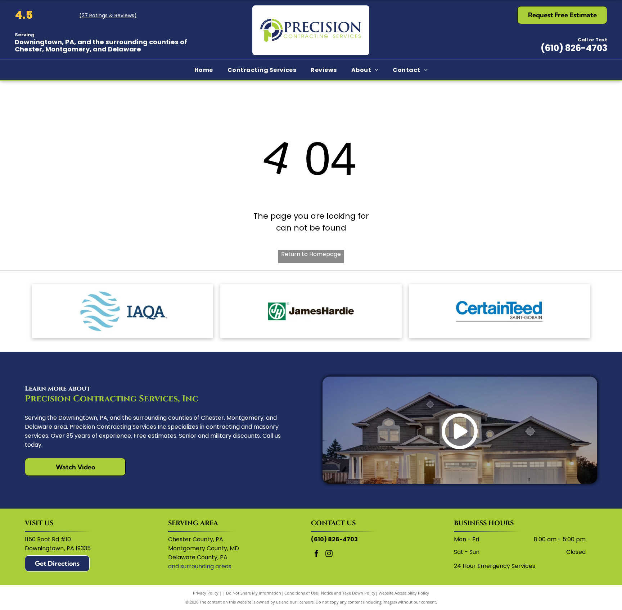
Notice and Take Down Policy (348, 593)
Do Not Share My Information (253, 593)
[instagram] (329, 554)
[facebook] (316, 554)
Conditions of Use (301, 593)
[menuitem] (203, 69)
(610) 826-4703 (574, 48)
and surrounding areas (199, 566)
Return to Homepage (311, 254)
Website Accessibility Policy (404, 593)
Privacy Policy (205, 593)
